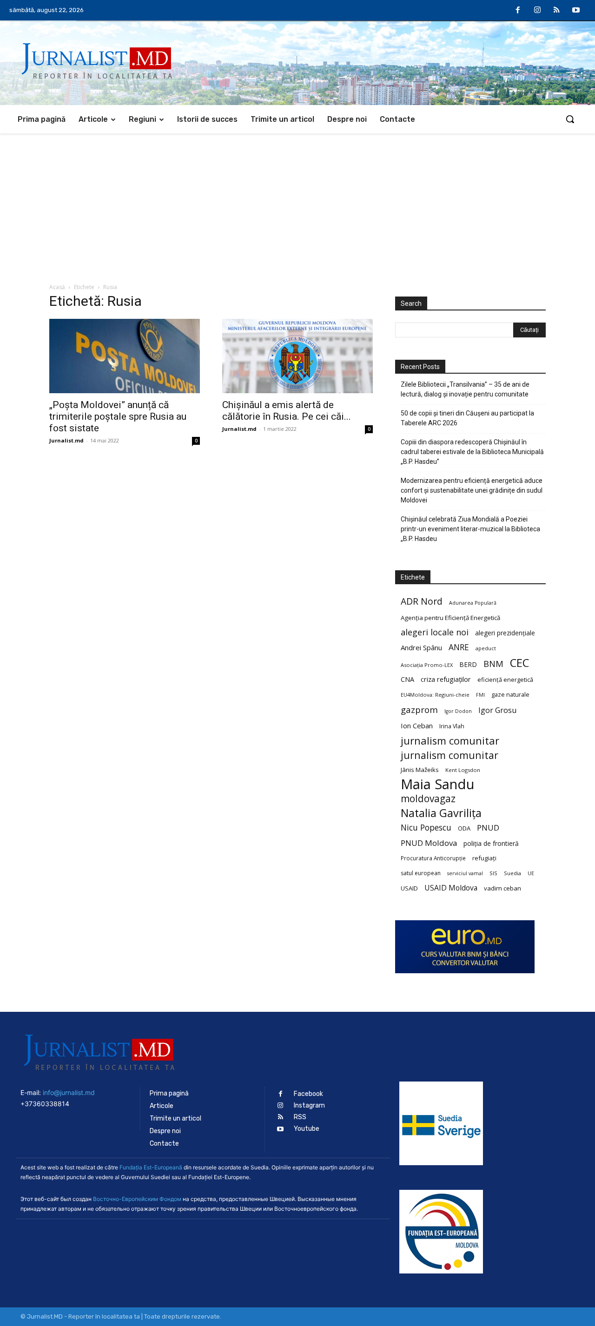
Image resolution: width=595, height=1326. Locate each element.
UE (531, 873)
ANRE (459, 647)
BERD (468, 664)
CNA (407, 679)
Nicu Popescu (426, 827)
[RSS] (557, 10)
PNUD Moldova (429, 843)
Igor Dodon (458, 711)
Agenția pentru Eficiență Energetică (450, 618)
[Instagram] (537, 10)
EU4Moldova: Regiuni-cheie (435, 694)
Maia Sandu (438, 784)
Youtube (306, 1129)
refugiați (484, 858)
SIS (493, 873)
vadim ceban (502, 888)
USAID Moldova (450, 888)
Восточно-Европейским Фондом (137, 1198)
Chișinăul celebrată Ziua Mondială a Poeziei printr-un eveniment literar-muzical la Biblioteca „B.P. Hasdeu (470, 528)
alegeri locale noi (435, 632)
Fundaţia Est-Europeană (150, 1167)
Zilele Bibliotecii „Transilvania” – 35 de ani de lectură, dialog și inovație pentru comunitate (465, 389)
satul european (421, 873)
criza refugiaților (446, 679)
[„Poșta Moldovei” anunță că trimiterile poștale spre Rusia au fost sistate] (124, 356)
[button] (570, 119)
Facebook (308, 1094)
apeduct (486, 648)
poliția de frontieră (491, 843)
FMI (480, 695)
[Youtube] (576, 10)
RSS (300, 1117)
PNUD (488, 827)
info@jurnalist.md (69, 1092)
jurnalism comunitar (450, 740)
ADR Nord (422, 601)
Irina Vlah (451, 726)
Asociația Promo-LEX (427, 664)
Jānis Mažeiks (420, 769)
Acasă (57, 287)
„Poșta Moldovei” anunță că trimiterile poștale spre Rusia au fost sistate (117, 416)
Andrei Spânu (421, 647)
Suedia (512, 873)
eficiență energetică (505, 679)
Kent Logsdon (462, 769)
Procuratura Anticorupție (433, 858)
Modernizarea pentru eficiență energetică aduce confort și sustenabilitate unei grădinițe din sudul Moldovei (471, 490)
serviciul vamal (465, 873)
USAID (409, 888)
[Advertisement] (297, 203)
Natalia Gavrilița (441, 813)
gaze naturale (510, 694)
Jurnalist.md (66, 440)
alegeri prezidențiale (505, 632)
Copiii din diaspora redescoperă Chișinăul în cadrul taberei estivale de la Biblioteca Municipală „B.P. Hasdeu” (472, 451)
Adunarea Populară (472, 603)
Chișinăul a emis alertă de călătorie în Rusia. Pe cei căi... (286, 410)
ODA (464, 828)
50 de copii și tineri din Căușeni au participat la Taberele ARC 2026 (467, 418)
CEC (519, 662)
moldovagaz (428, 799)
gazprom (419, 709)
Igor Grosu (497, 710)
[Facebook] (518, 10)
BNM (493, 664)
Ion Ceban (417, 725)
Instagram (309, 1105)
